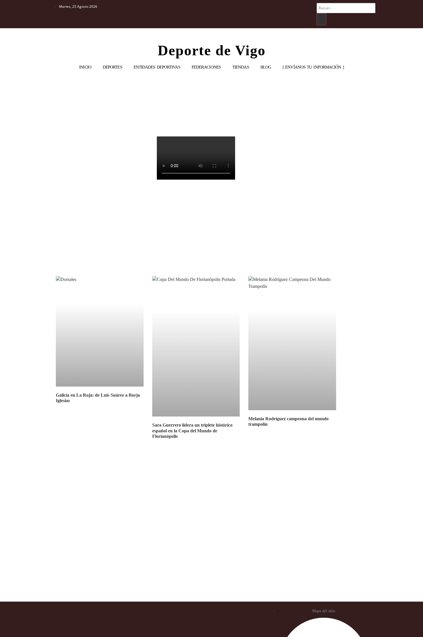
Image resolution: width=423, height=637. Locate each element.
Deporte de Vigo (212, 50)
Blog (265, 67)
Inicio (85, 67)
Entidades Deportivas (157, 67)
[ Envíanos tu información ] (313, 67)
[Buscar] (321, 19)
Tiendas (240, 67)
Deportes (112, 67)
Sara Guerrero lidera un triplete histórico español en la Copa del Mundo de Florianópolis (192, 430)
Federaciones (206, 67)
